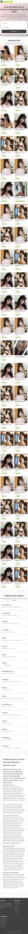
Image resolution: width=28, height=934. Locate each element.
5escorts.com (6, 818)
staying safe (6, 811)
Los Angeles (17, 905)
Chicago (16, 907)
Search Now (14, 31)
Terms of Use (3, 920)
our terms (13, 811)
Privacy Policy (3, 922)
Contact (2, 926)
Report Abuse (3, 924)
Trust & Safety (4, 918)
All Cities (16, 913)
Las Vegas (17, 911)
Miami (16, 909)
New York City (18, 903)
